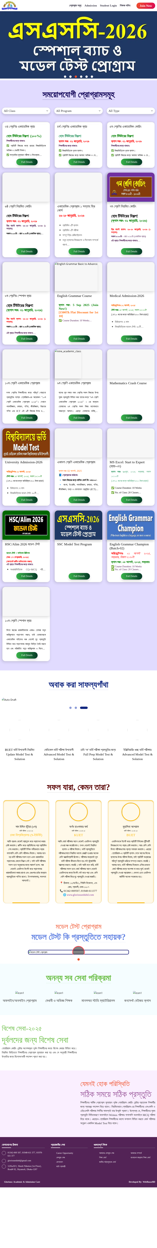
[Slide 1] (70, 76)
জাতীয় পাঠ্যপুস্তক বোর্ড (107, 1162)
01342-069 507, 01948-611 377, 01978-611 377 (25, 1154)
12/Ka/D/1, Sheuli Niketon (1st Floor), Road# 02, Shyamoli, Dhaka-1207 (25, 1168)
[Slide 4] (86, 76)
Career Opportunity (64, 1153)
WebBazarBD (149, 1182)
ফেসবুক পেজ (60, 1157)
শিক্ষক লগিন (125, 5)
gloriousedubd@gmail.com (19, 1160)
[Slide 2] (76, 76)
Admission (90, 5)
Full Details (27, 162)
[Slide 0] (65, 76)
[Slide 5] (92, 76)
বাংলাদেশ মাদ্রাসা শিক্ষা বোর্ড (140, 1157)
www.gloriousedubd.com (80, 894)
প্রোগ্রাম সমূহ (75, 5)
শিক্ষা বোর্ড (102, 1157)
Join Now (146, 5)
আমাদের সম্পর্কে (136, 1153)
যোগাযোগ (59, 1162)
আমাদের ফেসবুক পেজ (106, 1153)
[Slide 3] (81, 76)
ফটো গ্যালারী (60, 1166)
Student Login (108, 5)
